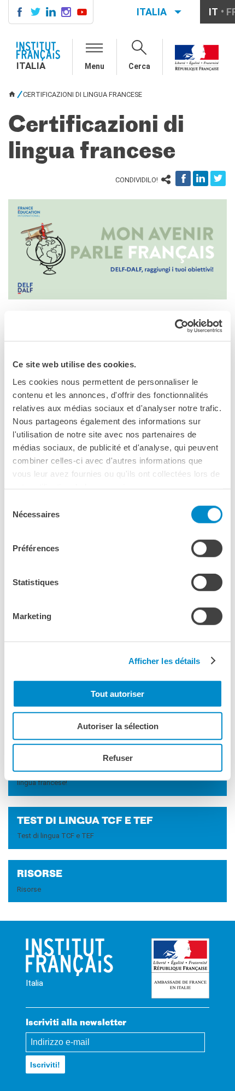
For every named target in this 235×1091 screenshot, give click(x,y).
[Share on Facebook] (183, 178)
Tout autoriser (117, 694)
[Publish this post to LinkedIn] (200, 178)
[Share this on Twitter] (218, 178)
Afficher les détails (164, 660)
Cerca (139, 66)
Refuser (118, 758)
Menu (94, 66)
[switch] (206, 548)
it (213, 12)
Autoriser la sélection (117, 725)
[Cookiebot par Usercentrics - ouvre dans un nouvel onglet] (174, 326)
